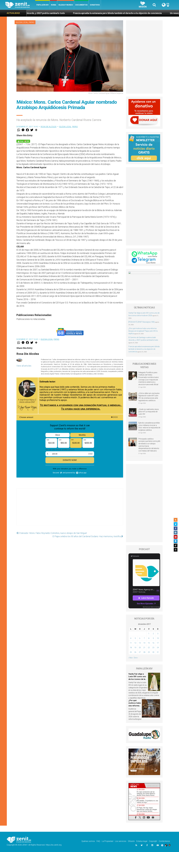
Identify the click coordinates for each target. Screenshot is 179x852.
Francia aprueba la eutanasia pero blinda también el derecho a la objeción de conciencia (49, 13)
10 (158, 638)
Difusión (131, 841)
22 (149, 648)
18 (131, 648)
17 (158, 643)
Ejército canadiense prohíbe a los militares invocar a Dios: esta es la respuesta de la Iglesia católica (149, 426)
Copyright (153, 841)
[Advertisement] (70, 509)
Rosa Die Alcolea (49, 127)
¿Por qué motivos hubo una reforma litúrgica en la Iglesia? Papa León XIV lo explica (143, 331)
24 (158, 648)
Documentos (81, 5)
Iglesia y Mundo (65, 5)
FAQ (98, 841)
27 (140, 652)
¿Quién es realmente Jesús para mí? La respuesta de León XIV (148, 411)
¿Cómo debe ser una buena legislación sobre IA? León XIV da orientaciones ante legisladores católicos (148, 396)
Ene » (136, 658)
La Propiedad (107, 841)
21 (144, 648)
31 (158, 652)
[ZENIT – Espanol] (20, 5)
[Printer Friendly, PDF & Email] (23, 141)
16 (153, 643)
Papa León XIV (42, 5)
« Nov (130, 658)
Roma (53, 5)
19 (135, 648)
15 (149, 643)
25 (131, 652)
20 (140, 648)
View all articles (23, 365)
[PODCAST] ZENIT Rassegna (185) (141, 322)
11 (131, 643)
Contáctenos (164, 841)
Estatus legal (141, 841)
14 (144, 643)
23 (153, 648)
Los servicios (120, 841)
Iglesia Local (22, 22)
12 (135, 643)
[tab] (136, 785)
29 (149, 652)
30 (153, 652)
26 (135, 652)
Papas (31, 22)
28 (144, 652)
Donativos (95, 5)
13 (140, 643)
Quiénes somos (88, 841)
